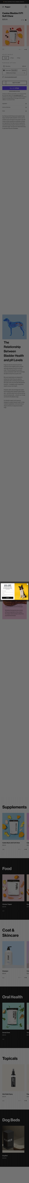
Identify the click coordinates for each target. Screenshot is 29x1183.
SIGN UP (7, 597)
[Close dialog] (27, 584)
